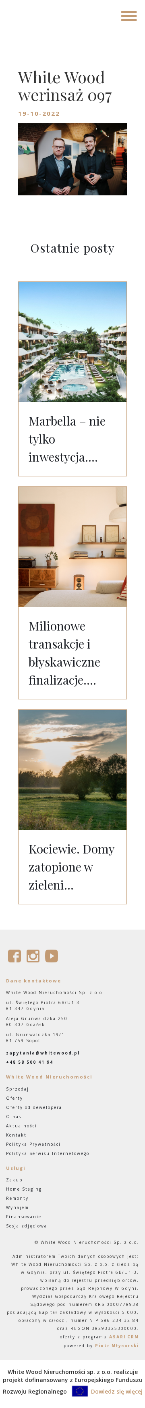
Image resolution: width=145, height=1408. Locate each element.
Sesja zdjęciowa (26, 1226)
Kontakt (16, 1135)
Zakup (14, 1180)
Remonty (17, 1198)
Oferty (14, 1098)
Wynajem (17, 1207)
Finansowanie (23, 1216)
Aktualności (21, 1126)
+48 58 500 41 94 (29, 1062)
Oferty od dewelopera (34, 1107)
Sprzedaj (17, 1089)
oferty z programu (99, 1337)
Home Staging (24, 1189)
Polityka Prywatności (33, 1144)
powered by (101, 1345)
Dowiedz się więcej (117, 1391)
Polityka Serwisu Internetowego (47, 1153)
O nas (13, 1116)
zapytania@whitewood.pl (43, 1053)
